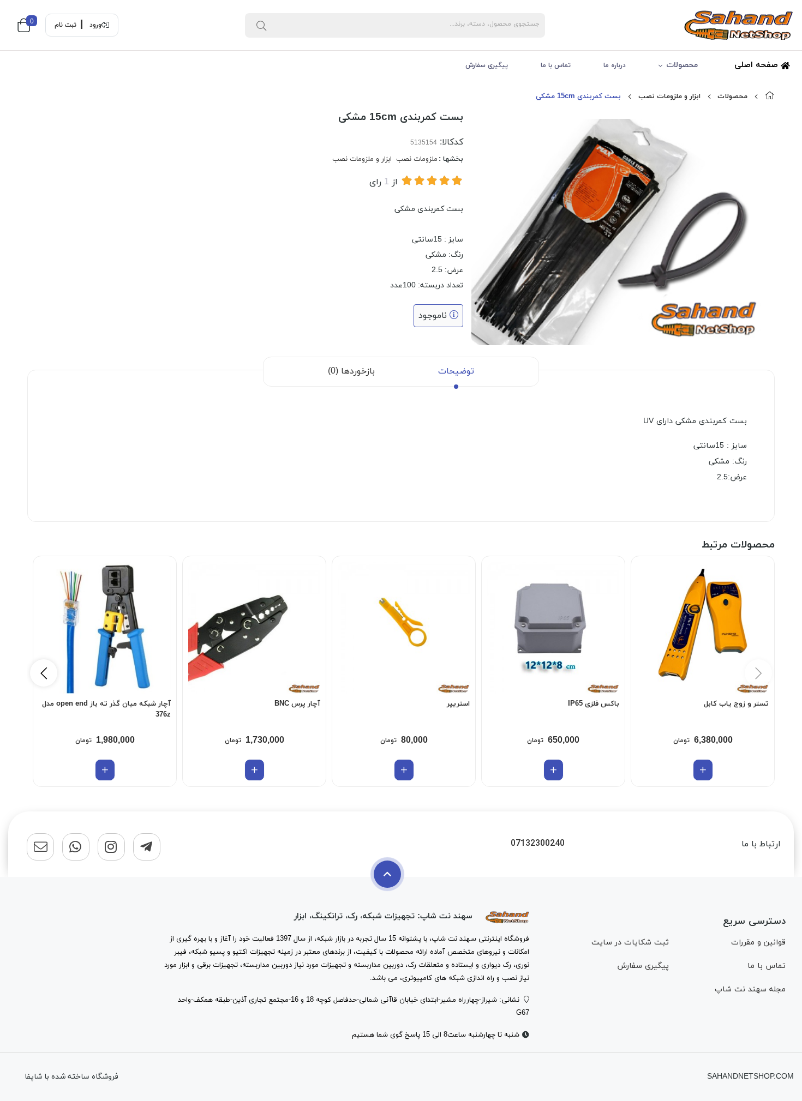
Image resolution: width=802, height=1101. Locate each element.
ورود (95, 25)
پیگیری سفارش (486, 65)
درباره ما (614, 65)
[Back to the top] (387, 874)
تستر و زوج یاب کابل (736, 704)
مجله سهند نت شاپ (750, 989)
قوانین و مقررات (758, 942)
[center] (261, 25)
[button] (43, 673)
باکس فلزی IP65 (593, 704)
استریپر (458, 704)
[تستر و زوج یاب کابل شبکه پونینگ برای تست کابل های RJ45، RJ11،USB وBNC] (703, 628)
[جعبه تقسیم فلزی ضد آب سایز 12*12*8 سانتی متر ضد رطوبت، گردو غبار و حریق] (553, 628)
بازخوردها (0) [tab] (351, 371)
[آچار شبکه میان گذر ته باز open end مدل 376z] (105, 628)
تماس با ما (556, 65)
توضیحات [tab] (456, 371)
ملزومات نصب (417, 159)
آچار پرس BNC (297, 704)
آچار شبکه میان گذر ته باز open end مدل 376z (106, 709)
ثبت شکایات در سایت (630, 942)
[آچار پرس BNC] (254, 628)
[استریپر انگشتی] (404, 628)
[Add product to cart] (703, 770)
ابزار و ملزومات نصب (669, 96)
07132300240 (538, 844)
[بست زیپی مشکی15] (507, 916)
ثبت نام (65, 25)
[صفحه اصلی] (770, 96)
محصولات (682, 65)
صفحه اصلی (757, 65)
